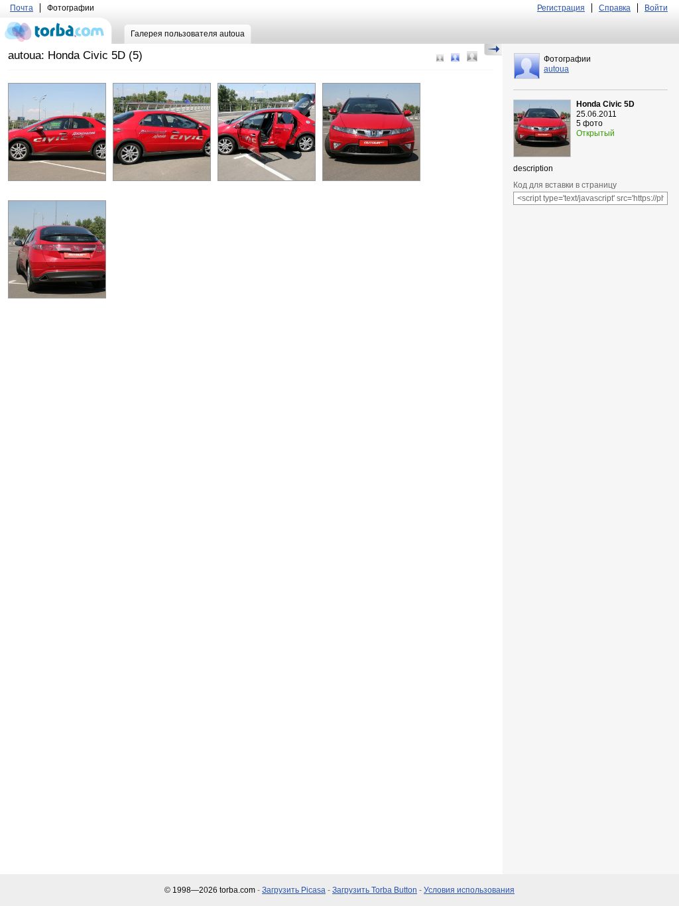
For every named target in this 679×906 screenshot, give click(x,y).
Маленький (440, 58)
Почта (21, 8)
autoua (556, 69)
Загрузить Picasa (294, 890)
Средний (455, 57)
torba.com (56, 30)
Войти (656, 8)
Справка (615, 8)
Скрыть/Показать (493, 50)
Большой (472, 56)
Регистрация (561, 8)
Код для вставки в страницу (565, 185)
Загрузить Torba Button (374, 890)
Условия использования (469, 890)
